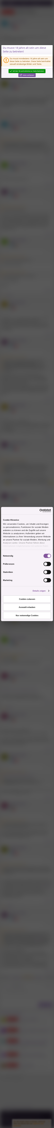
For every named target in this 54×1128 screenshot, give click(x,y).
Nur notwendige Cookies (27, 615)
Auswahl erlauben (27, 607)
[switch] (47, 564)
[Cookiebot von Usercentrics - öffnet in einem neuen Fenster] (39, 510)
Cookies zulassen (27, 599)
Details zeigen (39, 591)
